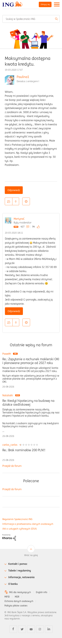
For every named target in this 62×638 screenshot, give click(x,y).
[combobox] (31, 19)
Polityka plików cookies (15, 605)
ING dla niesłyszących (20, 592)
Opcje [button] (26, 201)
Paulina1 (23, 77)
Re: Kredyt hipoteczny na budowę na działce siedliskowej (28, 402)
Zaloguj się (45, 4)
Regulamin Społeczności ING (17, 519)
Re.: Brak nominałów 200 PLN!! (23, 450)
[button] (8, 201)
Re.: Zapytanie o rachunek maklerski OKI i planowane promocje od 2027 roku (30, 361)
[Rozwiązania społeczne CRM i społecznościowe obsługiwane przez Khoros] (9, 537)
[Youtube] (31, 629)
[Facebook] (13, 629)
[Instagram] (40, 629)
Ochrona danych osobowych (18, 601)
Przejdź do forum (12, 465)
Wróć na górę (31, 555)
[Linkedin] (49, 629)
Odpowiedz (13, 190)
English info (41, 592)
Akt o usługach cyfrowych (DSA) (19, 528)
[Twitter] (22, 629)
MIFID (7, 596)
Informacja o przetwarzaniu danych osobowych (27, 523)
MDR (17, 596)
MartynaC (19, 218)
